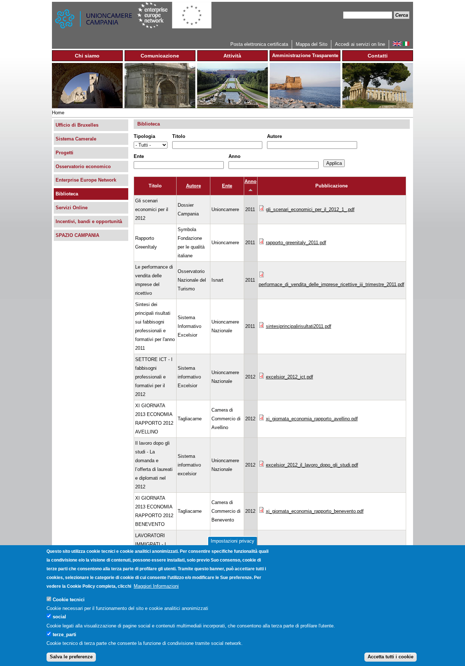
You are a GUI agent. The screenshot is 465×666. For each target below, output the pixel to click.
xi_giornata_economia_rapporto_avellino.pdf (312, 418)
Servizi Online (72, 207)
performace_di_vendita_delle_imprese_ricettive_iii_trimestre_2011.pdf (331, 284)
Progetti (64, 152)
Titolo (178, 136)
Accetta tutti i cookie (390, 656)
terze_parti (64, 634)
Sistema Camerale (76, 139)
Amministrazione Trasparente (305, 55)
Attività (232, 56)
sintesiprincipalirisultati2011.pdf (298, 326)
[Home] (94, 21)
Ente (139, 156)
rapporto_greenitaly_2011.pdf (296, 242)
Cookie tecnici (69, 599)
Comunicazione (160, 56)
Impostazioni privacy (232, 541)
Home (58, 112)
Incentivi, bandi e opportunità (89, 221)
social (59, 616)
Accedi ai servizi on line (360, 44)
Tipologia (144, 136)
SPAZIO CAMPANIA (77, 235)
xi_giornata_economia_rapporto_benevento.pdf (315, 511)
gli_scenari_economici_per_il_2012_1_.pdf (310, 209)
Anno (234, 156)
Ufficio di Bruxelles (77, 125)
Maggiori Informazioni (156, 586)
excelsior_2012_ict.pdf (289, 377)
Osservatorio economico (83, 166)
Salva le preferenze (71, 656)
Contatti (378, 56)
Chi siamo (87, 56)
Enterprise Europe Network (86, 180)
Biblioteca (67, 194)
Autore (274, 136)
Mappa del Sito (311, 44)
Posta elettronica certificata (259, 44)
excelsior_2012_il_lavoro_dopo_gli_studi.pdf (312, 465)
